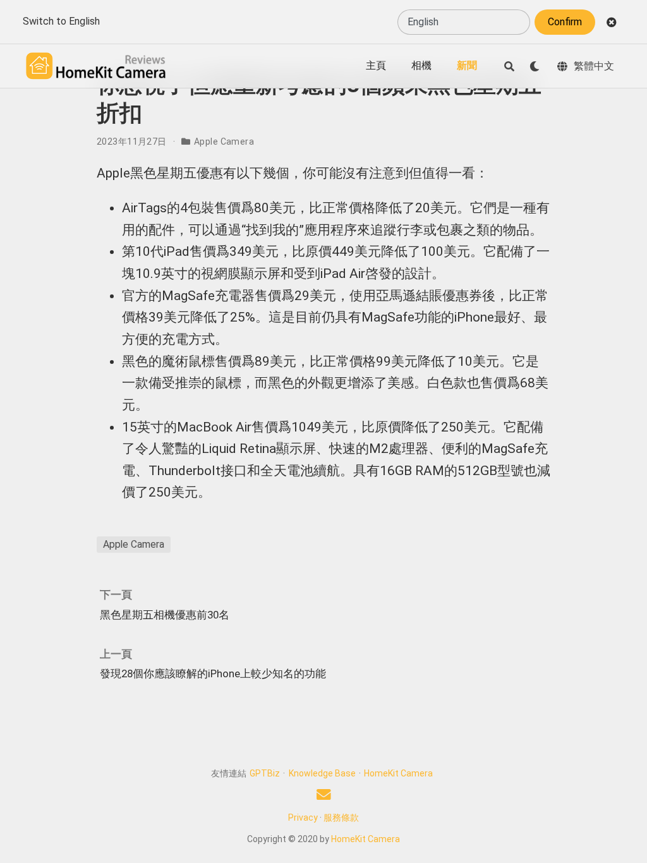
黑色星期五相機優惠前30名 (164, 614)
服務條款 (341, 817)
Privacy (303, 817)
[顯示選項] (534, 66)
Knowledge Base (322, 773)
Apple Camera (224, 141)
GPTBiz (265, 773)
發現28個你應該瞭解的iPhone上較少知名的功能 (213, 673)
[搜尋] (509, 66)
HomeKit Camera (398, 773)
